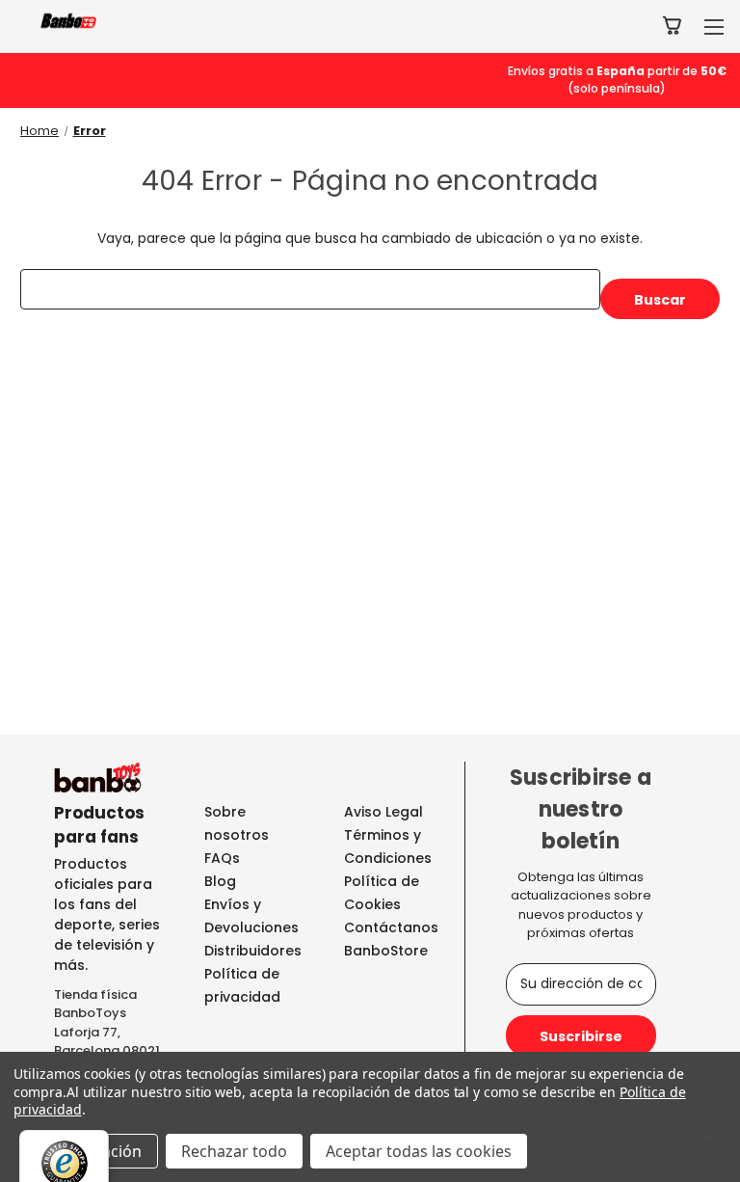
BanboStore (386, 950)
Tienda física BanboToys (95, 1004)
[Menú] (709, 1141)
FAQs (222, 858)
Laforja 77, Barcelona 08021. (108, 1042)
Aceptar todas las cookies (419, 1151)
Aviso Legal (383, 811)
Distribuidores (253, 950)
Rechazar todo (234, 1151)
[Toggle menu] (713, 26)
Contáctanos (391, 927)
